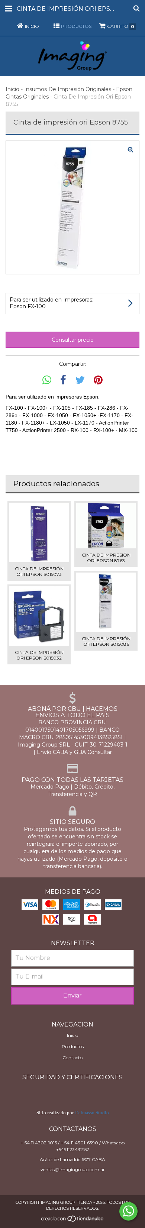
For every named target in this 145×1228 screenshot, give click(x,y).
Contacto (72, 1057)
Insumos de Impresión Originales (67, 89)
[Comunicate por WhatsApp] (128, 1211)
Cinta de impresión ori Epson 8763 (106, 557)
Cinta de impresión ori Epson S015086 (106, 641)
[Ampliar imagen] (130, 150)
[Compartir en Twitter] (80, 380)
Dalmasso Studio (92, 1112)
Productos (73, 1046)
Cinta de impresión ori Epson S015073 (39, 571)
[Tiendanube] (72, 1221)
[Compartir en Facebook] (63, 380)
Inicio (12, 89)
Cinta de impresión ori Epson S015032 (39, 655)
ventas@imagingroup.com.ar (73, 1169)
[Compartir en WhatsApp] (46, 380)
